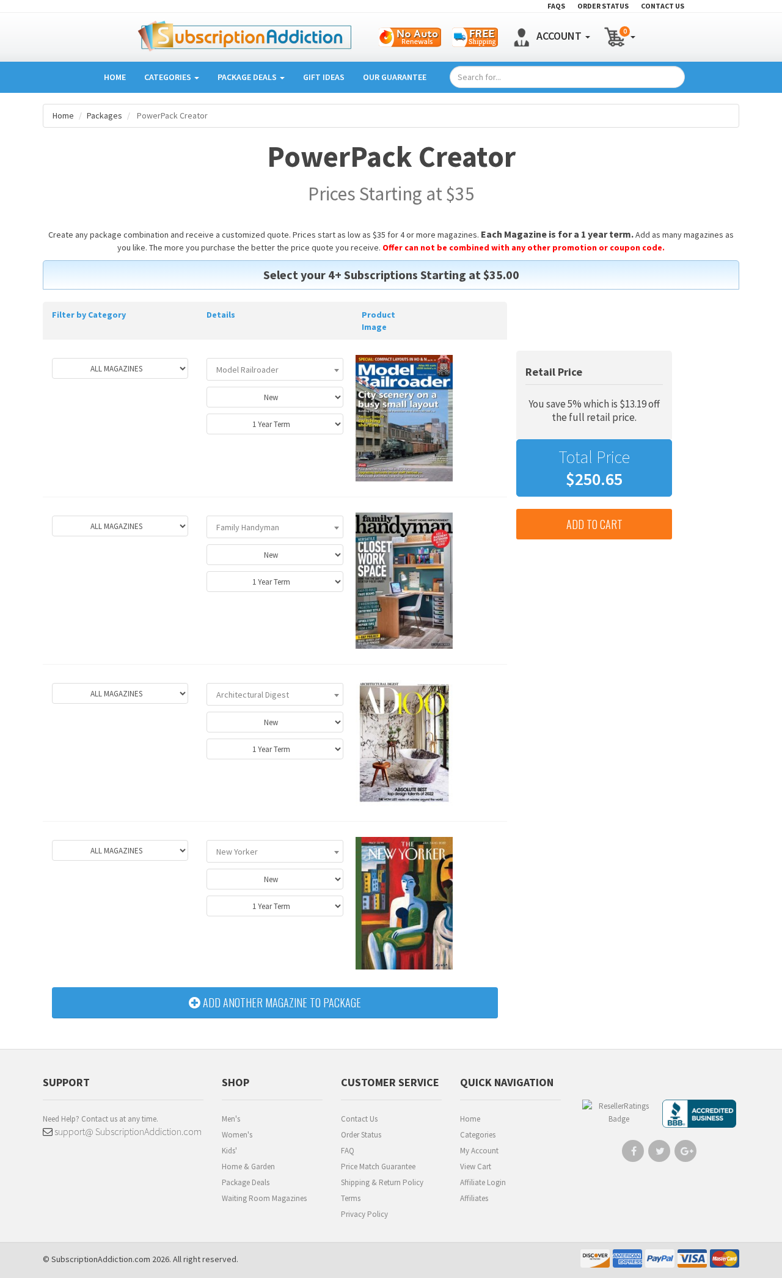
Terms (350, 1198)
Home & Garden (248, 1166)
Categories (168, 76)
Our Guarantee (394, 76)
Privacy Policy (364, 1214)
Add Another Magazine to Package (280, 1002)
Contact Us (359, 1119)
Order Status (361, 1135)
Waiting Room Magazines (264, 1198)
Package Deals (248, 76)
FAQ (347, 1150)
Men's (231, 1119)
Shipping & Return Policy (382, 1182)
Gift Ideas (324, 76)
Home (115, 76)
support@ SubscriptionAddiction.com (127, 1131)
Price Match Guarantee (378, 1166)
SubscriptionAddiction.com (100, 1259)
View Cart (475, 1166)
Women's (237, 1135)
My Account (479, 1150)
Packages (104, 115)
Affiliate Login (483, 1182)
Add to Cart (594, 524)
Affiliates (474, 1198)
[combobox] (274, 369)
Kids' (229, 1150)
